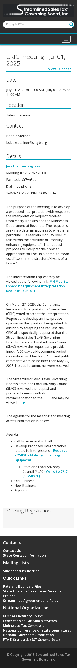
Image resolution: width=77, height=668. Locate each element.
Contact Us (12, 550)
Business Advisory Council (23, 616)
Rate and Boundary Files (22, 586)
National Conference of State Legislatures (37, 630)
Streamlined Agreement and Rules (30, 600)
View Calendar (59, 69)
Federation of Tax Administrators (30, 621)
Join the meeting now (23, 166)
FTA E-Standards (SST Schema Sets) (31, 639)
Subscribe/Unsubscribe (21, 571)
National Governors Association (28, 635)
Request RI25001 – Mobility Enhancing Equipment (40, 455)
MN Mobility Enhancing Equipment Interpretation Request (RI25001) (37, 286)
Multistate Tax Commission (25, 625)
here (21, 402)
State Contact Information (24, 555)
